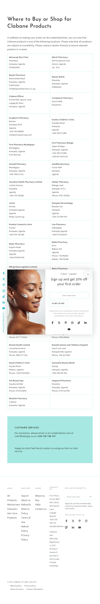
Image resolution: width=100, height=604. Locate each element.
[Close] (88, 274)
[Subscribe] (91, 496)
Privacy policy (30, 586)
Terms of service (17, 589)
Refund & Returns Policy (26, 509)
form (67, 448)
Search (25, 495)
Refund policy (15, 586)
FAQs (37, 504)
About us (25, 500)
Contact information (34, 589)
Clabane (17, 582)
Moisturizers (13, 504)
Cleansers (12, 508)
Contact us (40, 508)
